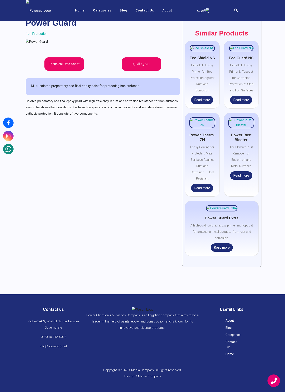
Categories (102, 10)
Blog (123, 10)
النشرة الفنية (141, 64)
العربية (201, 10)
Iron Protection (36, 34)
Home (80, 10)
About (167, 10)
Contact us (145, 10)
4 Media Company (148, 376)
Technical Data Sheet (64, 64)
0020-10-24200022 (53, 337)
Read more (202, 100)
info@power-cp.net (53, 346)
